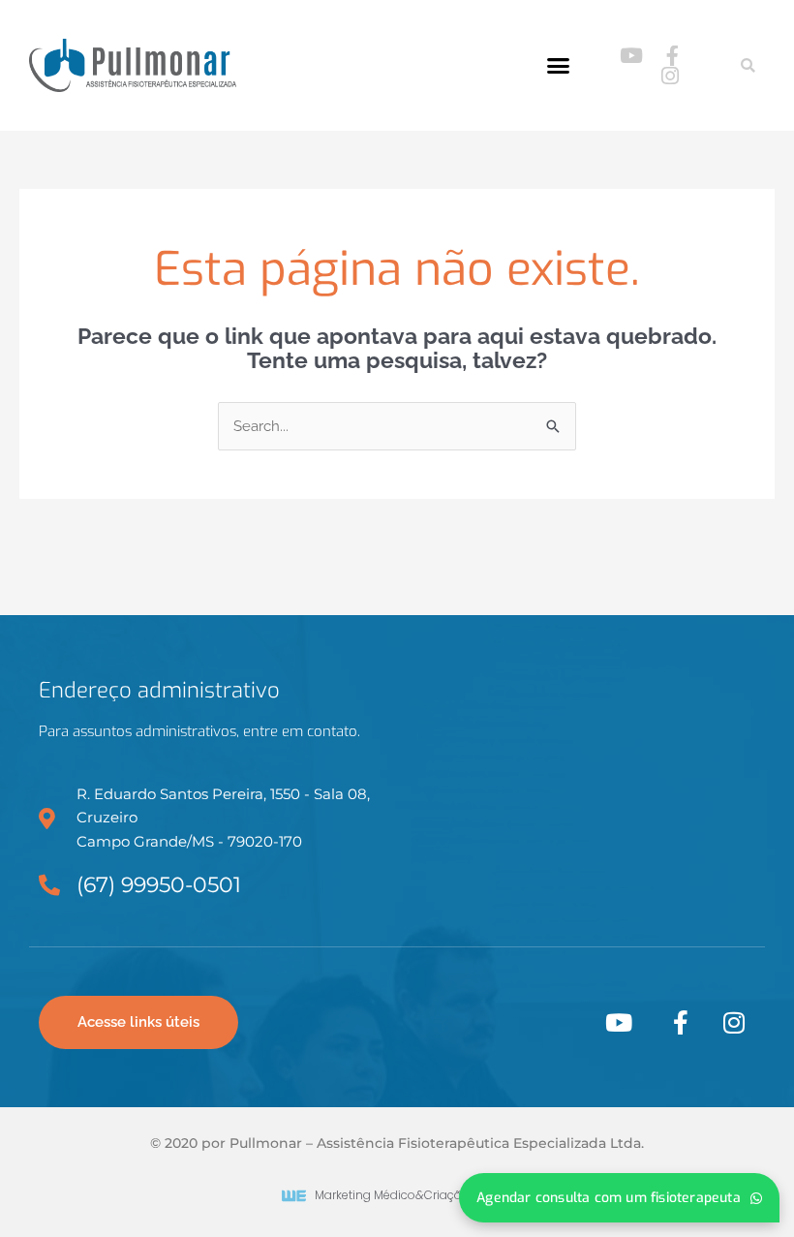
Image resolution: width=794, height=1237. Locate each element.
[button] (558, 65)
